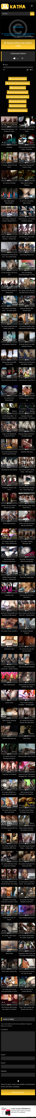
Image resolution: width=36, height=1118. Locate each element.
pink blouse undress (18, 87)
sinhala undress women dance (18, 96)
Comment (4, 1029)
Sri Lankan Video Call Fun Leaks (19, 83)
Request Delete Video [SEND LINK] (19, 44)
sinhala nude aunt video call (18, 92)
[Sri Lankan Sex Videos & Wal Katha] (15, 6)
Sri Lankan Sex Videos (18, 78)
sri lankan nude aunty (18, 105)
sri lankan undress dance (18, 110)
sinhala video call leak (18, 101)
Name (3, 1055)
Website (4, 1071)
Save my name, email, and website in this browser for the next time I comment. (18, 1085)
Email (3, 1063)
